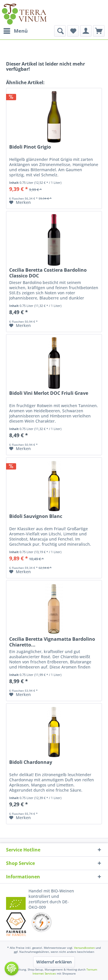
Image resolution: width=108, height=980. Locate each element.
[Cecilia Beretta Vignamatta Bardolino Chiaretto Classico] (53, 609)
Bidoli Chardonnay (30, 762)
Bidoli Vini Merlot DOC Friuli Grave (48, 393)
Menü (21, 30)
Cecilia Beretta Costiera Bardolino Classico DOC (48, 273)
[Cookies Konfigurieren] (11, 968)
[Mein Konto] (86, 31)
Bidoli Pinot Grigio (30, 147)
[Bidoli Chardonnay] (53, 732)
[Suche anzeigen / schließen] (60, 31)
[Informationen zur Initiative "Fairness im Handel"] (16, 924)
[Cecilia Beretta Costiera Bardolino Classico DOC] (53, 240)
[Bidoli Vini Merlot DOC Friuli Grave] (53, 363)
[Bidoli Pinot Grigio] (53, 117)
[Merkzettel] (73, 31)
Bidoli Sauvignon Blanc (35, 516)
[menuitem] (15, 31)
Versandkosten (84, 948)
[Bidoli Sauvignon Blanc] (53, 486)
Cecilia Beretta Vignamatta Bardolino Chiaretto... (52, 642)
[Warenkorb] (99, 31)
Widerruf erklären (54, 962)
